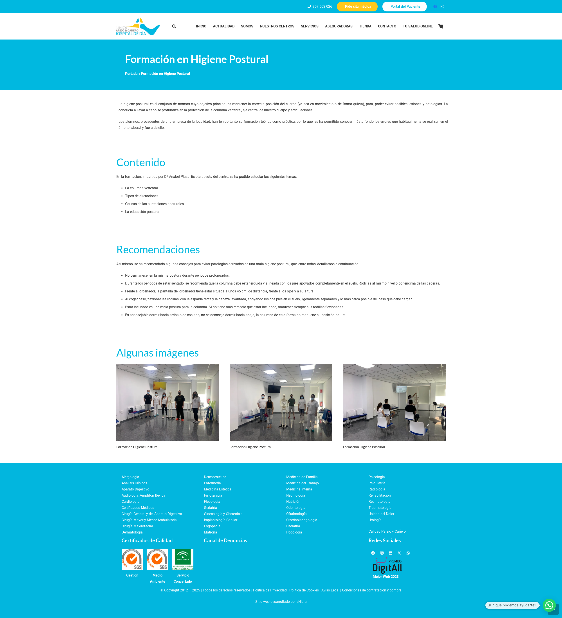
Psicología (377, 477)
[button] (174, 26)
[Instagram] (442, 6)
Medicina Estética (217, 489)
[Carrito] (441, 26)
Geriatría (210, 508)
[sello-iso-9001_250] (132, 559)
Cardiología (130, 501)
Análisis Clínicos (134, 483)
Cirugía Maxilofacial (137, 526)
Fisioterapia (213, 495)
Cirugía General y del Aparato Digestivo (152, 514)
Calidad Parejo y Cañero (387, 531)
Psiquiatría (377, 483)
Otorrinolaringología (301, 520)
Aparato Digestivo (135, 489)
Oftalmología (296, 514)
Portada (131, 74)
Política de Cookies (304, 590)
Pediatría (293, 526)
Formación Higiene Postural (137, 447)
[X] (399, 553)
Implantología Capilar (220, 520)
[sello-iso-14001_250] (157, 559)
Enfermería (212, 483)
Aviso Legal (330, 590)
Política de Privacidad (270, 590)
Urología (375, 520)
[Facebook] (435, 6)
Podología (294, 532)
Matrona (210, 532)
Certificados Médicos (138, 508)
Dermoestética (215, 477)
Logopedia (212, 526)
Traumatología (380, 508)
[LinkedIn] (390, 553)
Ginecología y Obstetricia (223, 514)
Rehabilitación (380, 495)
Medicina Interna (299, 489)
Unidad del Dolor (381, 514)
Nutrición (293, 501)
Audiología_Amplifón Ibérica (143, 495)
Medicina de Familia (302, 477)
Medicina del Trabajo (302, 483)
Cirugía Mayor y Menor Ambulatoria (149, 520)
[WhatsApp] (408, 553)
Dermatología (132, 532)
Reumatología (379, 501)
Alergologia (130, 477)
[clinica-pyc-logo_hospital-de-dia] (138, 26)
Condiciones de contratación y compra (372, 590)
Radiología (377, 489)
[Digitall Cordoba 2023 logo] (387, 565)
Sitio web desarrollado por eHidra (281, 602)
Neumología (295, 495)
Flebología (212, 501)
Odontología (295, 508)
